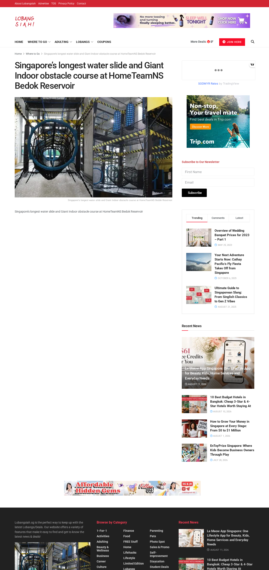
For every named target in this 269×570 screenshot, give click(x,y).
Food (126, 536)
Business (103, 556)
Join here (234, 42)
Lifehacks (129, 552)
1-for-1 (102, 530)
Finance (128, 530)
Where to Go (37, 42)
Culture (102, 567)
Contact (81, 3)
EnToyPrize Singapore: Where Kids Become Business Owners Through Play (232, 450)
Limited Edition (133, 563)
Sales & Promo (159, 547)
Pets (153, 536)
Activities (103, 536)
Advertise (43, 3)
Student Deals (159, 567)
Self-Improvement (159, 554)
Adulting (62, 42)
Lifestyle (129, 558)
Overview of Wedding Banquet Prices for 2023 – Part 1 (232, 235)
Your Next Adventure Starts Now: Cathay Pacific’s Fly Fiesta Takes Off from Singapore (229, 264)
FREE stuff (130, 541)
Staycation (157, 561)
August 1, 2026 (221, 436)
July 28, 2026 (220, 460)
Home (19, 42)
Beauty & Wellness (103, 548)
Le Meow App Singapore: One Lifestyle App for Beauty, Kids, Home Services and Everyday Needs (218, 373)
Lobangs (83, 42)
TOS (53, 3)
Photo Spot (157, 541)
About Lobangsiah (25, 3)
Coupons (104, 42)
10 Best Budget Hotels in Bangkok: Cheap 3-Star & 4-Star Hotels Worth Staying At (230, 401)
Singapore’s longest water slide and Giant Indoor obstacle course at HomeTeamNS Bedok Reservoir (100, 53)
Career (101, 561)
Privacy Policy (66, 3)
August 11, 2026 (196, 384)
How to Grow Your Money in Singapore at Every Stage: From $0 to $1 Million (229, 426)
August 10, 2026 (221, 411)
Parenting (156, 530)
